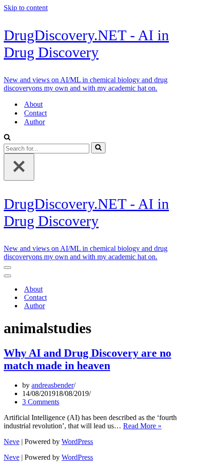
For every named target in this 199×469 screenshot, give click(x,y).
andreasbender (52, 385)
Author (34, 122)
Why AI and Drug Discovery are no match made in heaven (87, 359)
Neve (11, 441)
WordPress (77, 441)
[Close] (19, 167)
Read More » (142, 426)
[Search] (7, 138)
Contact (35, 113)
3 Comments (40, 402)
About (33, 104)
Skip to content (26, 8)
